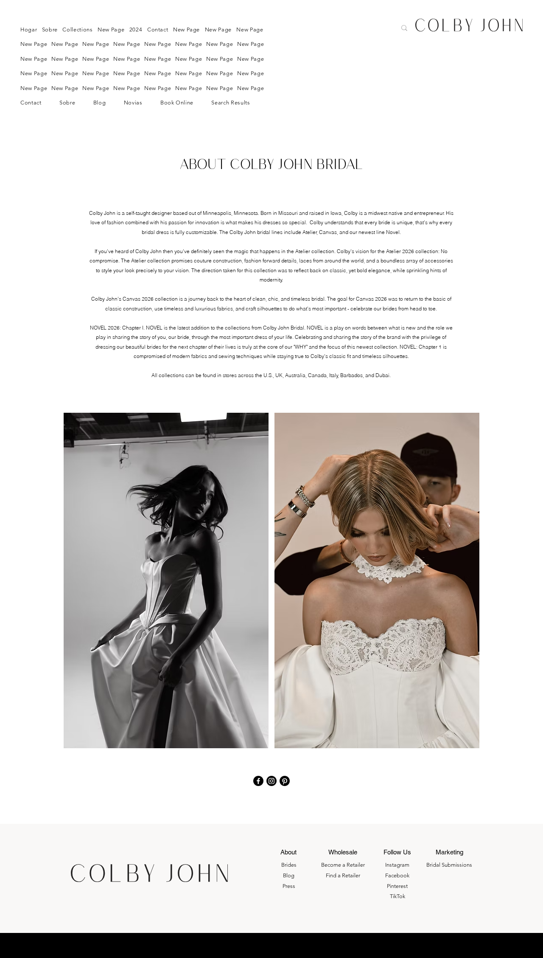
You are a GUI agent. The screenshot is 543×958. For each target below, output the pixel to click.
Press (289, 886)
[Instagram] (271, 781)
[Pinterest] (285, 781)
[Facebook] (258, 781)
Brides (289, 865)
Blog (288, 875)
